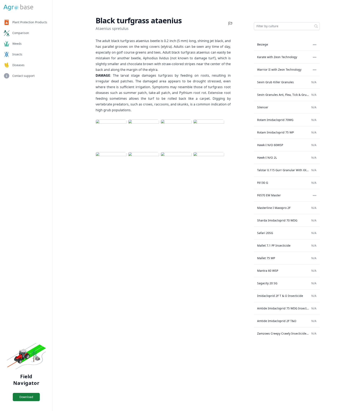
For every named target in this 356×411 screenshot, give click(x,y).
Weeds (17, 44)
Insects (17, 54)
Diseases (18, 65)
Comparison (20, 33)
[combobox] (287, 26)
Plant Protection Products (29, 22)
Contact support (23, 76)
